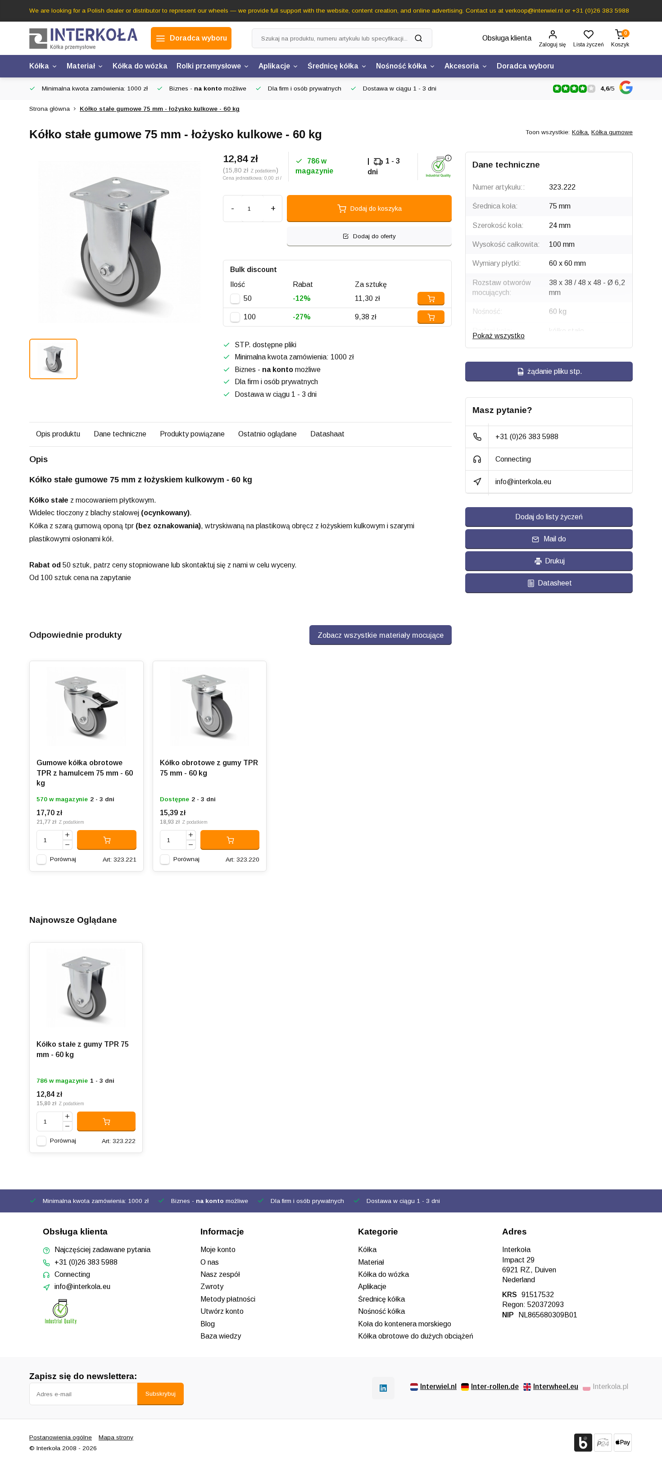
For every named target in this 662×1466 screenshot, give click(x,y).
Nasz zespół (220, 1274)
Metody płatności (227, 1299)
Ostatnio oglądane (267, 434)
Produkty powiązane (192, 434)
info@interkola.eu (523, 482)
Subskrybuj (160, 1393)
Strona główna (49, 108)
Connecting (513, 459)
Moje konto (218, 1249)
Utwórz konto (222, 1311)
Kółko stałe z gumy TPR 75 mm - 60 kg (82, 1049)
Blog (207, 1324)
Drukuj (555, 561)
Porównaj (63, 859)
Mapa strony (116, 1437)
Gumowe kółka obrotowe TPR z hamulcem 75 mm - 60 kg (84, 773)
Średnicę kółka (333, 66)
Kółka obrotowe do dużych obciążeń (415, 1336)
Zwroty (211, 1286)
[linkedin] (383, 1388)
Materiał (81, 66)
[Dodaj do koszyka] (106, 840)
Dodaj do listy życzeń (549, 517)
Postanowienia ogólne (60, 1437)
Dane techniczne (120, 434)
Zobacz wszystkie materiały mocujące (380, 635)
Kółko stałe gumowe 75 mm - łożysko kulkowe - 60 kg (160, 108)
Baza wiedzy (220, 1336)
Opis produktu (58, 434)
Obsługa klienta (506, 38)
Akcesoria (461, 66)
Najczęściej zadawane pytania (102, 1249)
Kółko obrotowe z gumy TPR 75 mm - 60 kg (209, 767)
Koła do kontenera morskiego (404, 1324)
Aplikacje (274, 66)
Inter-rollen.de (495, 1386)
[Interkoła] (83, 38)
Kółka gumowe (612, 132)
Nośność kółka (401, 66)
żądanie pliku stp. (554, 371)
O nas (209, 1262)
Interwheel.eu (555, 1386)
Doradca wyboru (525, 66)
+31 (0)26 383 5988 (526, 436)
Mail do (555, 539)
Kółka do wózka (140, 66)
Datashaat (327, 434)
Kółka (39, 66)
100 (250, 317)
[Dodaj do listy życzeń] (130, 675)
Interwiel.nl (438, 1386)
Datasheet (555, 583)
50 (248, 298)
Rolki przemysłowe (209, 66)
